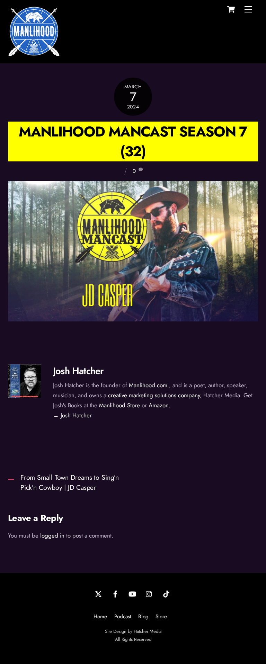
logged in (52, 535)
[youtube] (132, 593)
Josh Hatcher (78, 371)
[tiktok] (166, 593)
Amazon (159, 405)
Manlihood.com (148, 385)
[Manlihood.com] (34, 54)
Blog (143, 616)
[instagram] (149, 593)
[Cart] (231, 9)
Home (100, 616)
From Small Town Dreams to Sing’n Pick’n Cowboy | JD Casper (69, 482)
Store (161, 616)
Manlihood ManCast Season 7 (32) (133, 141)
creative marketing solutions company (154, 395)
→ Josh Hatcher (72, 415)
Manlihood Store (119, 405)
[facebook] (115, 593)
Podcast (122, 616)
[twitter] (98, 593)
